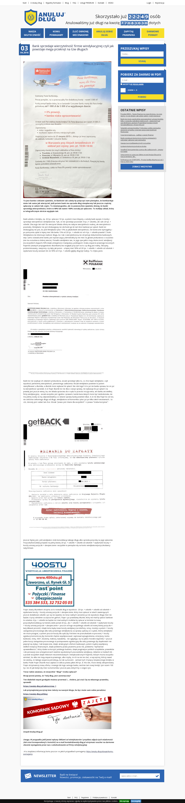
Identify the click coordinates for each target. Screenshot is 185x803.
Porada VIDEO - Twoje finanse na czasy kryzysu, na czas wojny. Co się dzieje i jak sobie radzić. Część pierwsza (141, 115)
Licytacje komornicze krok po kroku (133, 146)
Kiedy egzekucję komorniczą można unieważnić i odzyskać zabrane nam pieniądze (139, 139)
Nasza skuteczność (32, 33)
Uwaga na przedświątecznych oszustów (136, 143)
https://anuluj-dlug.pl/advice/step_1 (39, 686)
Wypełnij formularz (53, 3)
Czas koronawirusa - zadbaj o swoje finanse (137, 135)
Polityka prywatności (100, 797)
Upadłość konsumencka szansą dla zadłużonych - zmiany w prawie (142, 151)
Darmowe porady (153, 33)
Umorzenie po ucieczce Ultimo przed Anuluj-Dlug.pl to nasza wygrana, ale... (141, 156)
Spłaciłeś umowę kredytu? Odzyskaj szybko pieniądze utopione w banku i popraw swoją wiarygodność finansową (141, 130)
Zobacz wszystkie (142, 166)
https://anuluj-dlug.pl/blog (35, 694)
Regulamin (85, 797)
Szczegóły (135, 801)
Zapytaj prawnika (128, 33)
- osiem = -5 (131, 90)
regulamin (138, 84)
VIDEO (110, 3)
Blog (67, 3)
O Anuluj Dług (36, 3)
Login (149, 3)
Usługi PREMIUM (87, 3)
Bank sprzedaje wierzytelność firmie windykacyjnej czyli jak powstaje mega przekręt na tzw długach (73, 47)
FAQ (74, 3)
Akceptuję (132, 84)
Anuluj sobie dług (104, 33)
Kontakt (101, 3)
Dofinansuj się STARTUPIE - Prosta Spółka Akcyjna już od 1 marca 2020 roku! (142, 161)
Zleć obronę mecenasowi (80, 33)
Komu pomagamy (56, 33)
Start (25, 3)
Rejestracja (159, 3)
